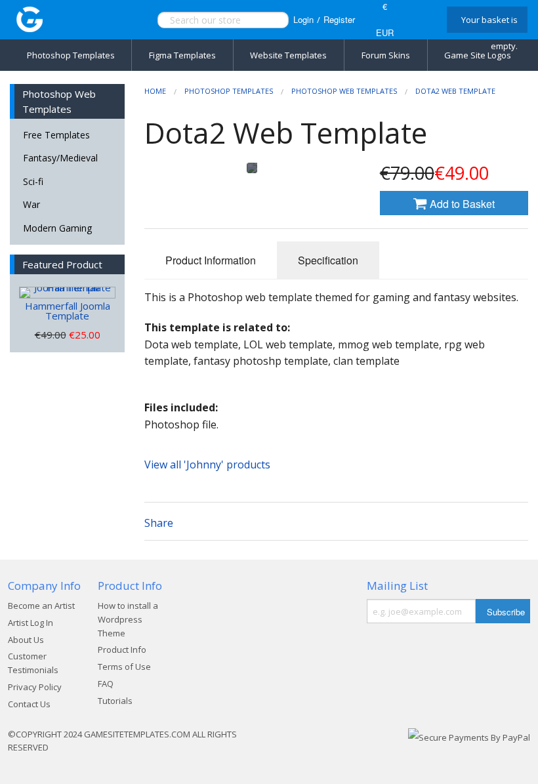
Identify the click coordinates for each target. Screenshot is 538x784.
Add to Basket (461, 203)
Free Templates (56, 135)
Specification (328, 260)
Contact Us (29, 704)
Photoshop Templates (71, 55)
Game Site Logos (477, 55)
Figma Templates (182, 55)
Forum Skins (386, 55)
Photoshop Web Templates (344, 91)
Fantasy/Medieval (60, 158)
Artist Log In (30, 623)
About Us (26, 640)
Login (303, 19)
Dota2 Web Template (455, 91)
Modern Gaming (57, 228)
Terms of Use (124, 666)
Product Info (122, 649)
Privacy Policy (35, 687)
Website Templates (288, 55)
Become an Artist (41, 605)
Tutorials (115, 701)
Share (158, 523)
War (31, 204)
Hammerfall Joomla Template (67, 310)
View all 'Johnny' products (207, 464)
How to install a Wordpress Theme (128, 619)
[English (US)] (419, 20)
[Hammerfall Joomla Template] (67, 292)
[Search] (264, 20)
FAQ (106, 684)
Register (339, 19)
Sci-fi (33, 181)
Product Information (210, 260)
